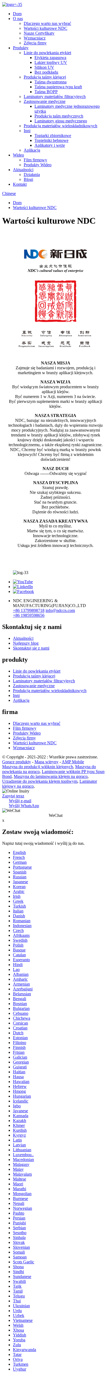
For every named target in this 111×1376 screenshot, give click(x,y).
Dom (17, 13)
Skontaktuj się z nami (31, 648)
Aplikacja (32, 150)
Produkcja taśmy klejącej (45, 77)
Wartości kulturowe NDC (45, 28)
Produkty (21, 47)
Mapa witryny (46, 761)
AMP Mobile (73, 761)
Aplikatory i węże (49, 145)
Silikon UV (44, 67)
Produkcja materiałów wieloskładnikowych (60, 125)
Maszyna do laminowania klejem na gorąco (51, 776)
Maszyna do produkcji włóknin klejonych (37, 766)
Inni (27, 130)
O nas (18, 18)
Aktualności (23, 169)
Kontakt (20, 184)
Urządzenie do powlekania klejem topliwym (39, 781)
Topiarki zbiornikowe (52, 135)
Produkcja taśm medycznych (58, 116)
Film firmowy (35, 160)
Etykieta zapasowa (50, 57)
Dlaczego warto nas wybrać (47, 23)
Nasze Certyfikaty (39, 33)
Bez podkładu (46, 72)
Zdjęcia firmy (35, 43)
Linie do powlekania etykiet (47, 52)
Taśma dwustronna (50, 82)
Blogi (28, 179)
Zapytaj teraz (13, 796)
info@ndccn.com (60, 610)
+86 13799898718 (28, 610)
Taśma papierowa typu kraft (58, 86)
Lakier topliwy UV (50, 62)
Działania (32, 174)
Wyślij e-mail (20, 800)
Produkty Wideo (37, 164)
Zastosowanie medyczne (44, 101)
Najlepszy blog (26, 643)
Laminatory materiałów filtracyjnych (55, 96)
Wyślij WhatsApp (24, 805)
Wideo (18, 155)
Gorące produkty (16, 761)
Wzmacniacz (35, 38)
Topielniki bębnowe (51, 140)
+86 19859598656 (28, 615)
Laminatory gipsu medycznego (60, 121)
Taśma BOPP (46, 91)
